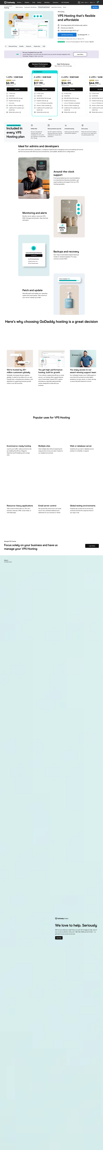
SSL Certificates (65, 2)
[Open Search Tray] (79, 2)
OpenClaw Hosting (56, 7)
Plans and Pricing (13, 46)
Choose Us (28, 46)
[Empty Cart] (97, 2)
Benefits (21, 46)
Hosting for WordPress (30, 7)
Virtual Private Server (44, 7)
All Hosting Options (8, 6)
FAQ (44, 46)
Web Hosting (19, 7)
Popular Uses (37, 46)
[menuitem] (5, 46)
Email (33, 2)
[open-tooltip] (19, 100)
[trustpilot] (61, 41)
